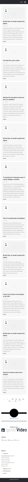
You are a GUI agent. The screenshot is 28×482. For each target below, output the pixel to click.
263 (9, 401)
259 (12, 399)
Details (4, 41)
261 (20, 399)
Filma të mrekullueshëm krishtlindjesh (14, 218)
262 (23, 399)
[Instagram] (10, 440)
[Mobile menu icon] (25, 2)
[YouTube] (17, 440)
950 (15, 401)
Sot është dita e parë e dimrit (11, 60)
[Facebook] (4, 440)
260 (16, 399)
